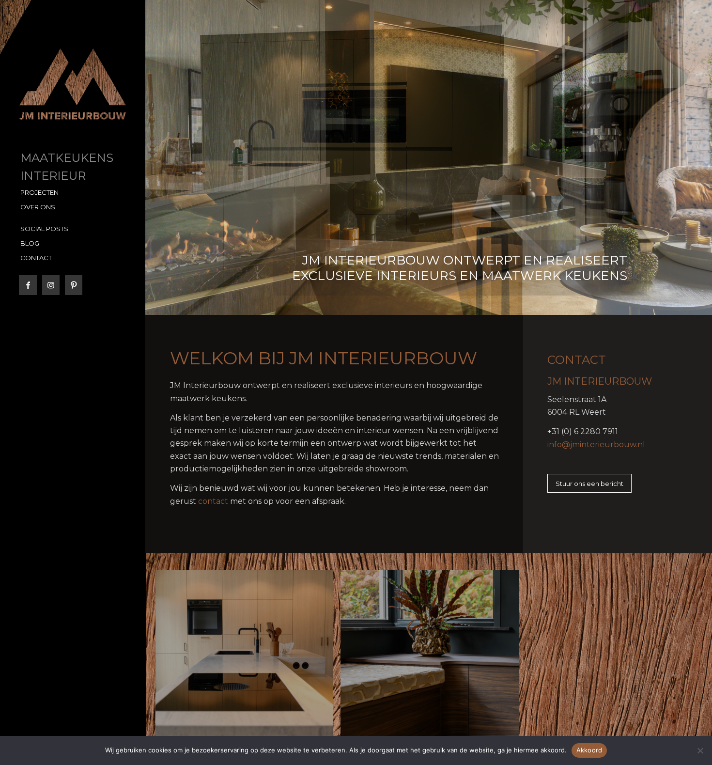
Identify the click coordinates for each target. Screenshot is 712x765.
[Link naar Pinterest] (73, 285)
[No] (700, 750)
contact (213, 501)
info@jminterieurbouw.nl (596, 444)
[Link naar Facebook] (28, 285)
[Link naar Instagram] (51, 285)
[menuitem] (72, 158)
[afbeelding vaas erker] (433, 662)
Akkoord (589, 750)
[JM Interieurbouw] (72, 84)
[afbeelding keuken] (248, 662)
